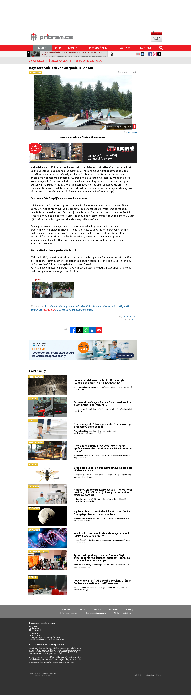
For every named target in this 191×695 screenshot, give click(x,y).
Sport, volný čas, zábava (89, 60)
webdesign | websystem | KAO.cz (148, 675)
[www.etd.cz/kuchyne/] (83, 153)
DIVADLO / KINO (98, 47)
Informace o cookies (68, 613)
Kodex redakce (64, 609)
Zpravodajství (36, 60)
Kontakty (129, 609)
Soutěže (82, 609)
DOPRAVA (124, 47)
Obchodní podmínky (122, 613)
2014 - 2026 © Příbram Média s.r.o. (43, 675)
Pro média (113, 609)
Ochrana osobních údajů (96, 613)
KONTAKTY (146, 47)
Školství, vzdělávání (60, 60)
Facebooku (48, 309)
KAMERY (73, 47)
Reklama (97, 609)
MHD (58, 47)
